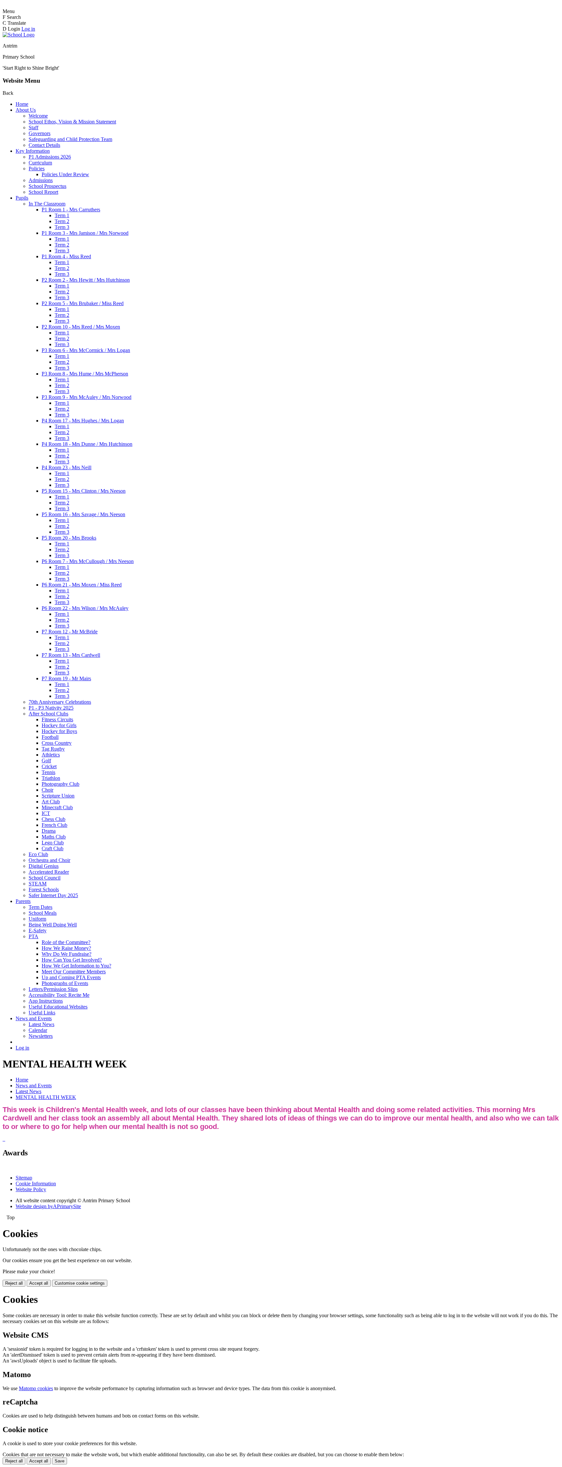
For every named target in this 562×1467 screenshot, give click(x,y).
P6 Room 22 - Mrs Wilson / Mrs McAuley (85, 608)
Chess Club (53, 819)
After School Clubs (48, 713)
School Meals (43, 913)
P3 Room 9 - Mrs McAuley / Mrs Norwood (86, 397)
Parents (23, 901)
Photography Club (60, 784)
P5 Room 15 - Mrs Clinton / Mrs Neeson (84, 491)
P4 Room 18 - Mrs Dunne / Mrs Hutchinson (87, 444)
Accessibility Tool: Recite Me (59, 995)
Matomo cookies (36, 1388)
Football (50, 737)
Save (59, 1461)
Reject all (14, 1283)
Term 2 (62, 221)
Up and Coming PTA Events (71, 977)
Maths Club (54, 836)
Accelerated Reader (49, 872)
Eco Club (38, 854)
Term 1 (62, 215)
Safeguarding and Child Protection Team (70, 139)
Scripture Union (58, 795)
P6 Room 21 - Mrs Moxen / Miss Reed (82, 584)
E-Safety (38, 930)
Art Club (51, 801)
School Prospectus (47, 186)
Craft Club (52, 848)
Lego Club (53, 842)
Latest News (41, 1024)
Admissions (41, 180)
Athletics (51, 754)
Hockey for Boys (59, 731)
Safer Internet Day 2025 (53, 895)
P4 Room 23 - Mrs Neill (66, 467)
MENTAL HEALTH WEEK (46, 1097)
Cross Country (57, 743)
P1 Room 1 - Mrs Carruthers (71, 209)
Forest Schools (44, 889)
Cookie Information (36, 1183)
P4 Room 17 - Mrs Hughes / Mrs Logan (83, 420)
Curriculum (40, 162)
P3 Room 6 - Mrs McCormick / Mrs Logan (86, 350)
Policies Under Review (65, 174)
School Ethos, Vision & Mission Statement (72, 121)
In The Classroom (47, 203)
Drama (49, 831)
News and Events (34, 1018)
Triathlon (51, 778)
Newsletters (41, 1036)
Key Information (33, 151)
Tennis (48, 772)
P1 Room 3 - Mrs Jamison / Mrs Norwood (85, 233)
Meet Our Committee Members (74, 971)
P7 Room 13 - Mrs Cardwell (71, 655)
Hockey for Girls (59, 725)
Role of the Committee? (66, 942)
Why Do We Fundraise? (66, 954)
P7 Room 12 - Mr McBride (70, 631)
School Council (44, 878)
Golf (46, 760)
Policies (37, 168)
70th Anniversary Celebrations (60, 702)
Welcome (38, 116)
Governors (39, 133)
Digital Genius (44, 866)
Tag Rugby (53, 749)
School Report (43, 192)
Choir (47, 790)
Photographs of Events (65, 983)
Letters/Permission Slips (53, 989)
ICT (46, 813)
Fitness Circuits (57, 719)
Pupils (22, 198)
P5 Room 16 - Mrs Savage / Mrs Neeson (83, 514)
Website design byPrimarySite (48, 1206)
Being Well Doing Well (53, 924)
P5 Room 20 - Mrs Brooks (69, 538)
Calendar (38, 1030)
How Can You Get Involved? (72, 960)
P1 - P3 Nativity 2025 (51, 708)
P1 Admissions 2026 (50, 157)
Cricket (49, 766)
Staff (33, 127)
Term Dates (40, 907)
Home (22, 104)
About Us (26, 110)
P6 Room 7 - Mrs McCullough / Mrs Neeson (88, 561)
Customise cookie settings (80, 1283)
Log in (28, 29)
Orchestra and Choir (49, 860)
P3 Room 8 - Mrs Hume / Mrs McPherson (85, 373)
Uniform (37, 919)
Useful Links (42, 1012)
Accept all (38, 1283)
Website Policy (31, 1189)
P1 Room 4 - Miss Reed (66, 256)
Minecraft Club (57, 807)
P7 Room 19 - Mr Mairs (66, 678)
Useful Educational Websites (58, 1006)
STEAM (38, 883)
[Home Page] (18, 34)
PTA (33, 936)
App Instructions (46, 1001)
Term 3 (62, 227)
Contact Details (44, 145)
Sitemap (24, 1177)
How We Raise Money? (66, 948)
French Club (54, 825)
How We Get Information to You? (76, 965)
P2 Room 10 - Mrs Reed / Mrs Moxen (81, 327)
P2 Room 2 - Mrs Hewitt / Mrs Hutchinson (86, 280)
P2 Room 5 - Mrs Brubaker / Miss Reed (83, 303)
